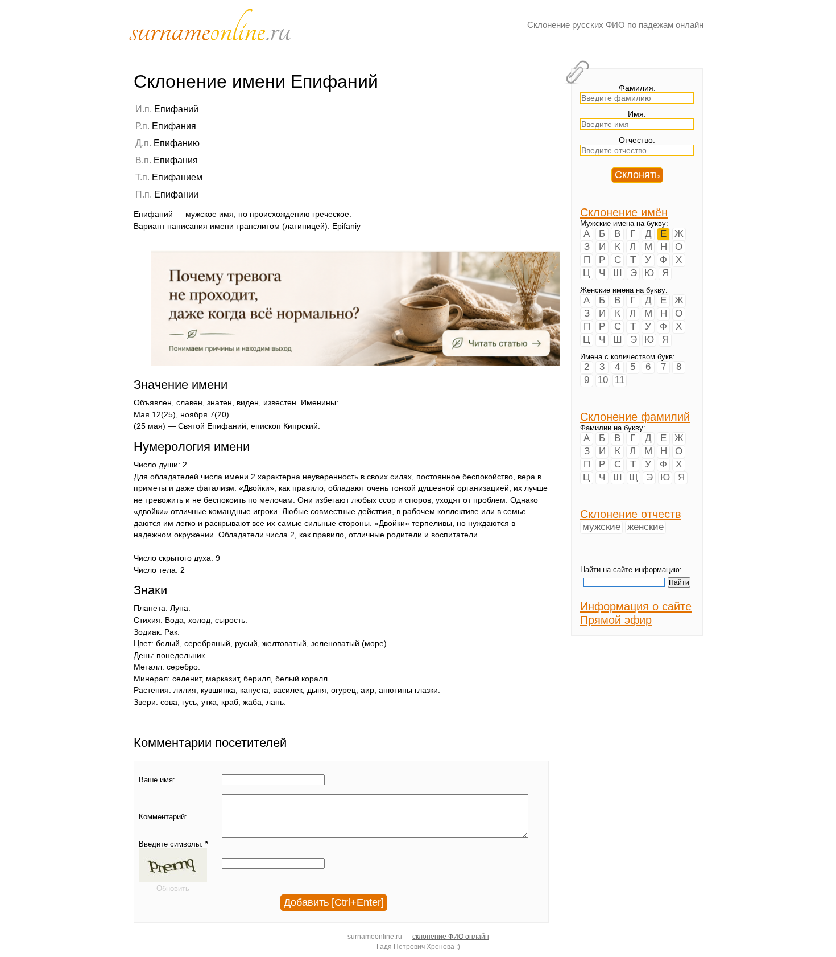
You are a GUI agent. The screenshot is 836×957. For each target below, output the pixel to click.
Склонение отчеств (630, 513)
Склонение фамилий (635, 416)
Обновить (172, 888)
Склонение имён (624, 212)
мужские (601, 526)
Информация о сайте (636, 606)
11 (619, 380)
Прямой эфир (616, 619)
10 (603, 380)
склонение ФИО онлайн (450, 936)
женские (645, 526)
